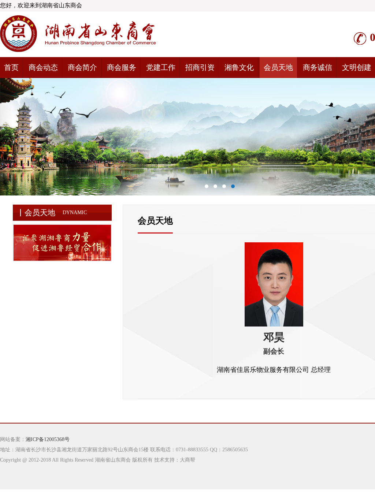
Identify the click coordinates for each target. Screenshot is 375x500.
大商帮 (187, 460)
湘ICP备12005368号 (48, 439)
